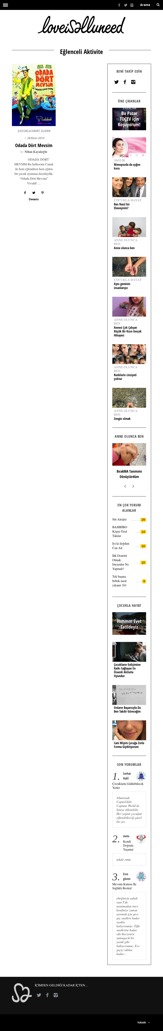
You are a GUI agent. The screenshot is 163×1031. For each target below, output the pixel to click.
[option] (129, 462)
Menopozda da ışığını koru (127, 166)
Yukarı (142, 1022)
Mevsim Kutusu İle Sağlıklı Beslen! (124, 886)
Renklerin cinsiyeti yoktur (125, 377)
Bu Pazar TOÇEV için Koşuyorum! (129, 118)
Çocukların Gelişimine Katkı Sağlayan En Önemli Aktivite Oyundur (127, 670)
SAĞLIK (119, 160)
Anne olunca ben (124, 248)
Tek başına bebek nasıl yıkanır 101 (119, 580)
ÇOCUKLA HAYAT (29, 131)
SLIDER (45, 131)
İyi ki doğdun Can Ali (120, 545)
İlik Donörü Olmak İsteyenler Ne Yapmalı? (120, 562)
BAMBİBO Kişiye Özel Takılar (119, 531)
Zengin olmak (122, 419)
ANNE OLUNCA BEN (126, 242)
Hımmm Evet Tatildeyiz (129, 624)
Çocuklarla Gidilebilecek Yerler (128, 786)
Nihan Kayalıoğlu (36, 151)
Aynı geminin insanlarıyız (122, 286)
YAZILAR (129, 108)
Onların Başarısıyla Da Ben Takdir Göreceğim (127, 709)
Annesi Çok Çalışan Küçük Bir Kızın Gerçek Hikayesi (128, 331)
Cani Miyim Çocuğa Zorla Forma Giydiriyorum (129, 745)
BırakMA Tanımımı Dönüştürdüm (129, 474)
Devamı (34, 199)
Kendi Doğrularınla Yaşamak (128, 845)
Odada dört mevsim (33, 145)
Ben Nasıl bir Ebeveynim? (122, 206)
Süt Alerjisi (119, 519)
